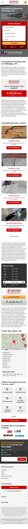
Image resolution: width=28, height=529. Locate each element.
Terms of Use (15, 523)
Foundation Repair (9, 27)
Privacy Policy (4, 478)
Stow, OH (5, 362)
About (2, 471)
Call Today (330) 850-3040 (14, 491)
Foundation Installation (10, 33)
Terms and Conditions (6, 476)
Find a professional (14, 147)
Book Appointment (14, 297)
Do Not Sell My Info (8, 523)
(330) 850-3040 (15, 93)
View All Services (14, 236)
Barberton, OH (6, 358)
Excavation (7, 30)
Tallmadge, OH (6, 352)
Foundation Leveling (10, 36)
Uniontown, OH (6, 367)
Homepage (4, 469)
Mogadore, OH (6, 360)
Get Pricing (14, 43)
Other (6, 39)
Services (3, 496)
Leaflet (25, 349)
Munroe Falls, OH (7, 356)
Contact (3, 474)
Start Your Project (14, 420)
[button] (14, 341)
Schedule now (14, 487)
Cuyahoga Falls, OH (8, 354)
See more (14, 416)
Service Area (4, 502)
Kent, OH (5, 365)
